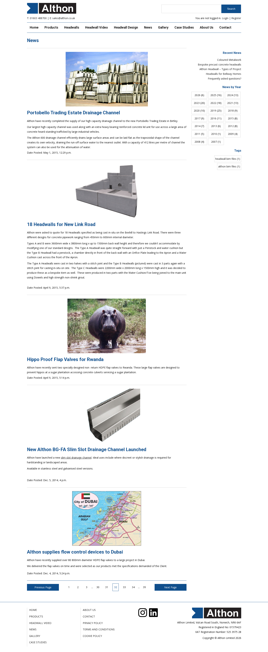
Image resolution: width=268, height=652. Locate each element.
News (148, 27)
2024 (230, 95)
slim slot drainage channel (76, 457)
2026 (197, 95)
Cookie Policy (92, 636)
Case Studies (184, 27)
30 (97, 587)
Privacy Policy (93, 623)
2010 (214, 134)
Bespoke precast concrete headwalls (219, 64)
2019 (213, 110)
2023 (197, 103)
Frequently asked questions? (224, 78)
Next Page (170, 587)
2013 (214, 126)
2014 (197, 126)
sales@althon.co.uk (63, 18)
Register (236, 18)
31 (106, 587)
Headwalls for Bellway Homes (223, 74)
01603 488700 (38, 18)
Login (225, 18)
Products (51, 27)
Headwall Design (126, 27)
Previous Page (42, 587)
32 (115, 587)
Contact (225, 27)
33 (124, 587)
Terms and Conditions (99, 629)
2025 (213, 95)
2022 (213, 103)
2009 (231, 134)
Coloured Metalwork (229, 60)
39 (144, 587)
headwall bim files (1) (227, 158)
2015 (231, 118)
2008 (197, 141)
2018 (231, 110)
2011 (197, 134)
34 (133, 587)
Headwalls (71, 27)
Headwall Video (96, 27)
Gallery (163, 27)
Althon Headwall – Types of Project (220, 69)
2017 (197, 118)
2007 (214, 141)
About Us (206, 27)
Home (34, 27)
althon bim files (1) (229, 166)
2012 (231, 126)
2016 (213, 118)
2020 (197, 110)
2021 (230, 103)
